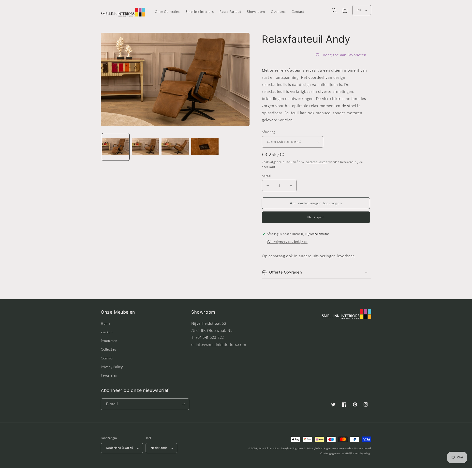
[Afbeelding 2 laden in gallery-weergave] (145, 147)
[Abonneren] (183, 404)
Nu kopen (316, 217)
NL (359, 10)
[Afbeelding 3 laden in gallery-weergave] (175, 147)
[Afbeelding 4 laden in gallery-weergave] (205, 147)
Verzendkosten (316, 162)
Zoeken (107, 332)
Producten (109, 341)
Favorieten (109, 376)
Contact (107, 358)
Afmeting (268, 132)
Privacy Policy (112, 367)
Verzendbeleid (362, 448)
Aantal (266, 176)
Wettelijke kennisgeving (356, 453)
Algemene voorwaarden (338, 448)
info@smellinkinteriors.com (221, 344)
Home (105, 324)
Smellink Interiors (269, 448)
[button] (334, 10)
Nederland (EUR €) (119, 448)
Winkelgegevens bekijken (287, 242)
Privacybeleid (315, 448)
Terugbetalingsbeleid (293, 448)
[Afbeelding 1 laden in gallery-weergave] (115, 147)
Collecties (108, 350)
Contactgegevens (330, 453)
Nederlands (159, 448)
